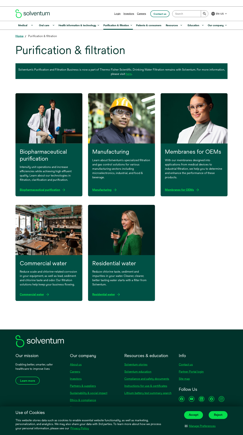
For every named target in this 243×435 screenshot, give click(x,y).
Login (117, 13)
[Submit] (204, 14)
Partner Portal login (191, 371)
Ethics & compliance (83, 400)
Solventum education (137, 371)
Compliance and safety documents (146, 378)
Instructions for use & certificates (145, 386)
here (129, 74)
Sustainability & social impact (88, 393)
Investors (128, 13)
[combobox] (190, 14)
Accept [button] (193, 414)
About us (76, 364)
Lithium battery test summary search (147, 393)
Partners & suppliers (83, 386)
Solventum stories (135, 364)
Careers (141, 13)
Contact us (186, 364)
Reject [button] (218, 414)
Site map (184, 378)
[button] (200, 426)
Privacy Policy (79, 428)
